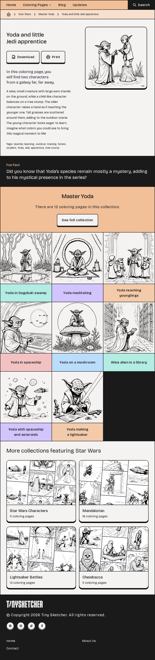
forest (62, 144)
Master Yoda (46, 14)
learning (29, 144)
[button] (116, 57)
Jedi (27, 147)
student (11, 147)
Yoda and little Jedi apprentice (80, 14)
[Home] (8, 14)
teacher (18, 144)
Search (144, 5)
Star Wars (25, 14)
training (52, 144)
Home (11, 5)
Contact (12, 648)
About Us (89, 641)
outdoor (41, 144)
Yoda (21, 147)
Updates (80, 5)
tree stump (52, 147)
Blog (62, 5)
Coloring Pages (35, 5)
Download (26, 57)
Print (56, 57)
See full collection (77, 220)
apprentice (37, 147)
